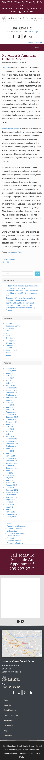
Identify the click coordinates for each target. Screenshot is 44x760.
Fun (7, 330)
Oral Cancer (10, 338)
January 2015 (11, 441)
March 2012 (10, 512)
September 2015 (12, 422)
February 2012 (11, 514)
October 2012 (11, 494)
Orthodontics (12, 531)
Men (7, 333)
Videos (8, 352)
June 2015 (10, 429)
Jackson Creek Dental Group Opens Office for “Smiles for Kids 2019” (22, 287)
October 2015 (11, 419)
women (8, 355)
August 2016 (10, 400)
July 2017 (9, 375)
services (18, 252)
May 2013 (9, 477)
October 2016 (11, 395)
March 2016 (10, 409)
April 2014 (9, 453)
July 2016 (9, 402)
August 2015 (10, 424)
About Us (10, 523)
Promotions (10, 345)
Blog (5, 730)
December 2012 (12, 490)
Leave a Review (35, 42)
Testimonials (8, 725)
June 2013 (10, 475)
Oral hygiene (11, 340)
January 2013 (11, 487)
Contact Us (27, 11)
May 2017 (9, 380)
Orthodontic (10, 343)
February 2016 (11, 412)
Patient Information (14, 535)
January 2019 (11, 368)
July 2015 (9, 426)
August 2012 (10, 499)
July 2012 (9, 502)
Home (6, 700)
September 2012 (12, 497)
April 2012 (9, 509)
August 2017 (10, 373)
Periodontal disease (10, 128)
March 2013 (10, 482)
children (9, 323)
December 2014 (12, 443)
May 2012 (9, 507)
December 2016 (12, 390)
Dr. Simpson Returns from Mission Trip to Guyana (21, 308)
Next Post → (6, 262)
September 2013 (12, 468)
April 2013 (9, 480)
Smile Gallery (9, 720)
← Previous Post (8, 259)
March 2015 (10, 436)
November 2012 (12, 492)
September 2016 (12, 397)
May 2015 (9, 431)
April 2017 (9, 383)
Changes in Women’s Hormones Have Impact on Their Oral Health (20, 299)
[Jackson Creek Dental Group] (22, 20)
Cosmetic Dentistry (14, 540)
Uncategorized (11, 350)
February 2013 (11, 485)
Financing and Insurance (16, 526)
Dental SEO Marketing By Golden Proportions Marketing (23, 750)
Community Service (13, 326)
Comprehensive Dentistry (16, 533)
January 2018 (11, 370)
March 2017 (10, 385)
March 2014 (10, 456)
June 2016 (10, 405)
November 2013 (12, 463)
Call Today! (33, 31)
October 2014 (11, 446)
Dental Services (10, 710)
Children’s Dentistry (14, 528)
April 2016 (9, 407)
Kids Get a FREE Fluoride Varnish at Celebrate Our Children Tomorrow (20, 304)
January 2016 (11, 414)
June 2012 (10, 504)
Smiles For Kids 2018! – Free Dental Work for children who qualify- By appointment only (22, 293)
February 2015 (11, 439)
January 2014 (11, 458)
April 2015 (9, 434)
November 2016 (12, 392)
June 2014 (10, 451)
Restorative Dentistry (15, 543)
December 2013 (12, 460)
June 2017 (10, 378)
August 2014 (10, 448)
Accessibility (26, 753)
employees (10, 328)
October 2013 (11, 465)
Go (37, 273)
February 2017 (11, 388)
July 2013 (9, 473)
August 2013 (10, 470)
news (12, 252)
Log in (17, 753)
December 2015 (12, 417)
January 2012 (11, 516)
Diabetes (6, 67)
